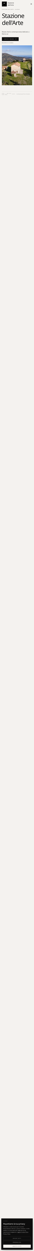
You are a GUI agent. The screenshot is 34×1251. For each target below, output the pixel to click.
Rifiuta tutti (17, 1238)
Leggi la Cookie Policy (22, 1232)
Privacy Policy (6, 1234)
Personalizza (17, 1242)
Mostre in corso (7, 42)
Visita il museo (9, 39)
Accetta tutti (17, 1246)
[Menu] (31, 4)
